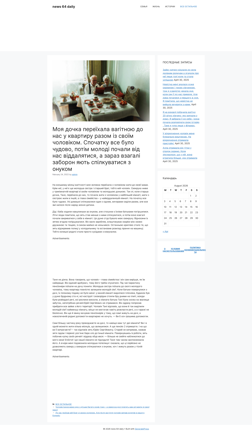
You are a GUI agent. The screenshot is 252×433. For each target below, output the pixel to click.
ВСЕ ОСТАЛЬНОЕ (188, 6)
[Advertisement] (126, 32)
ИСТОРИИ (170, 6)
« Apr (165, 231)
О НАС (165, 250)
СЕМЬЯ (143, 6)
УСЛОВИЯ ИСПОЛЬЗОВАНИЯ (175, 250)
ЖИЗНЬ (156, 6)
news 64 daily (63, 7)
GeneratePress (142, 429)
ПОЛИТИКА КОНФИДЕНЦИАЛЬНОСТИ (195, 249)
